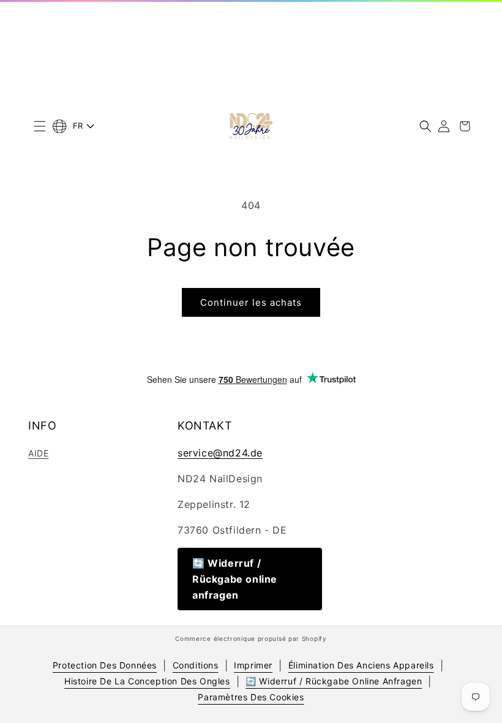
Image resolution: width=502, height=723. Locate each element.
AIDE (38, 453)
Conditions (196, 665)
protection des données (105, 665)
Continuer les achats (251, 302)
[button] (40, 126)
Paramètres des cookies (251, 697)
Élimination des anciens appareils (361, 665)
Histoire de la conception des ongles (147, 681)
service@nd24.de (220, 453)
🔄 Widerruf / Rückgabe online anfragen (234, 579)
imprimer (253, 665)
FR (78, 126)
